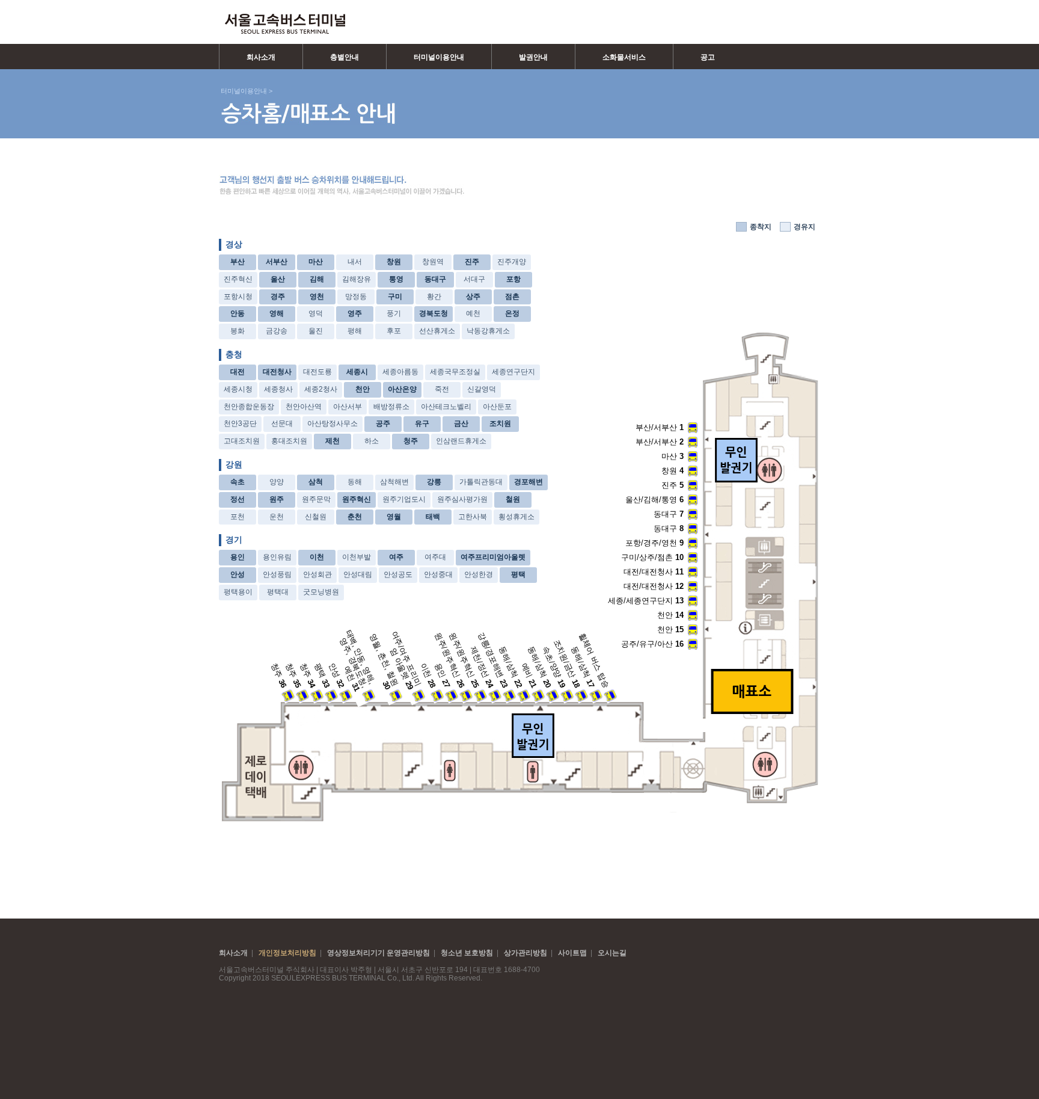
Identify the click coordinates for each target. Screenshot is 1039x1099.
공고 (707, 57)
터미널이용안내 (439, 57)
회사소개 (261, 57)
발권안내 (533, 57)
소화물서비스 (624, 57)
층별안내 (344, 57)
